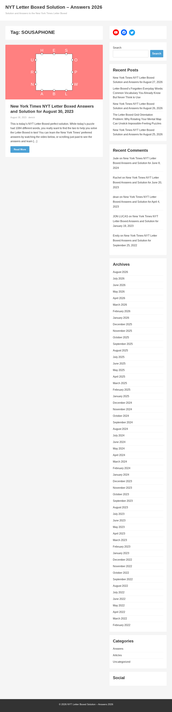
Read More (20, 149)
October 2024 (121, 415)
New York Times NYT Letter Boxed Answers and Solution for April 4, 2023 (136, 201)
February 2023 (121, 546)
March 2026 (120, 304)
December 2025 (122, 324)
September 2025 (123, 344)
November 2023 (122, 487)
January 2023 (121, 553)
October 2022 (121, 572)
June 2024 (119, 442)
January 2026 (121, 317)
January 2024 (121, 474)
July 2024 (118, 435)
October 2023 (121, 494)
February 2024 (121, 468)
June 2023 (119, 520)
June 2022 (119, 598)
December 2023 (122, 481)
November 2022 (122, 566)
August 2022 (120, 585)
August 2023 (120, 507)
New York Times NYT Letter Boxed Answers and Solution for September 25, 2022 (135, 240)
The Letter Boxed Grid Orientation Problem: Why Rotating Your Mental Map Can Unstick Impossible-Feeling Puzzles (137, 119)
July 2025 (118, 357)
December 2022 (122, 559)
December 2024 (122, 402)
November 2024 (122, 409)
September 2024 (123, 422)
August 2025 (120, 350)
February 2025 (121, 389)
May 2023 (119, 527)
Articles (117, 655)
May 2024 (119, 448)
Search (117, 47)
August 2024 (120, 429)
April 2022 (119, 612)
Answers (118, 648)
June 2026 (119, 285)
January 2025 (121, 396)
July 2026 (118, 278)
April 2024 (119, 455)
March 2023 (120, 540)
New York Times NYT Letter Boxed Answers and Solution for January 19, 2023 (135, 221)
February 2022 (121, 625)
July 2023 (118, 513)
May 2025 (119, 370)
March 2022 (120, 618)
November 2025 (122, 330)
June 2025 (119, 363)
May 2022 (119, 605)
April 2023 (119, 533)
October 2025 (121, 337)
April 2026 (119, 298)
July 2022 (118, 592)
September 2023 (123, 500)
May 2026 (119, 291)
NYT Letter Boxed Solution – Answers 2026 (53, 7)
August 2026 (120, 272)
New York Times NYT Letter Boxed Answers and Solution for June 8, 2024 (136, 163)
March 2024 (120, 461)
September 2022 (123, 579)
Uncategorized (121, 661)
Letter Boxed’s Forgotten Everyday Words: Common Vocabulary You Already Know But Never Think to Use (138, 93)
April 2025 (119, 376)
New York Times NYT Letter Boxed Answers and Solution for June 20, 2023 (137, 182)
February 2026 (121, 311)
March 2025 (120, 383)
